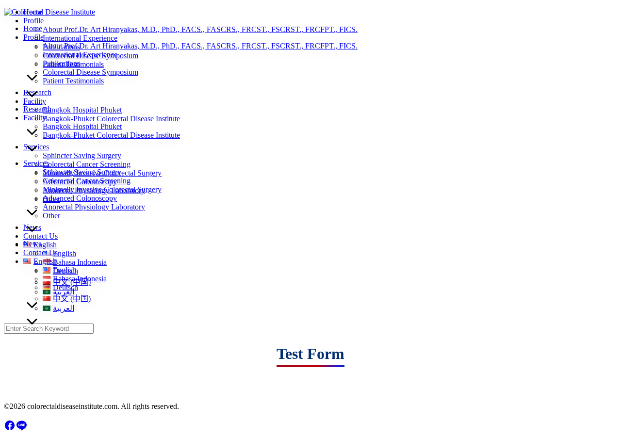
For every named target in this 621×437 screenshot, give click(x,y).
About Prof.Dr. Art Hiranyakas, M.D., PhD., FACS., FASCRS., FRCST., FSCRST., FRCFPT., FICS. (200, 46)
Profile (33, 37)
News (32, 244)
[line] (21, 428)
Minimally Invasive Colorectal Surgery (102, 189)
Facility (34, 117)
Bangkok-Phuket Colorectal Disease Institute (111, 135)
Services (36, 163)
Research (37, 109)
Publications (61, 63)
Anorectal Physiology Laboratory (94, 207)
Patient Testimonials (73, 81)
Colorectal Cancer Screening (87, 181)
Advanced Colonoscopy (80, 198)
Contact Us (40, 252)
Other (51, 215)
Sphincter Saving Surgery (82, 172)
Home (32, 28)
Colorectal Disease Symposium (90, 72)
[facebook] (10, 428)
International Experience (80, 54)
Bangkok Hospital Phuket (82, 126)
